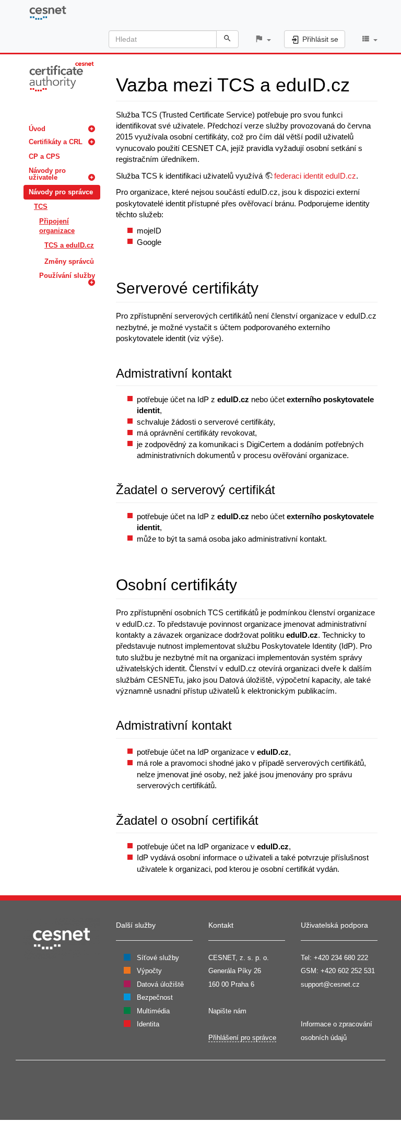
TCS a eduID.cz (69, 245)
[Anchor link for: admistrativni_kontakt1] (238, 724)
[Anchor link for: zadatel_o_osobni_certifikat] (264, 819)
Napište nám (227, 1011)
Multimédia (153, 1011)
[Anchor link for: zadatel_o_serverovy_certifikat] (281, 488)
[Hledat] (227, 39)
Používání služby (67, 275)
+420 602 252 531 (348, 971)
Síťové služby (158, 958)
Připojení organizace (57, 226)
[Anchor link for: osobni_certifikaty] (245, 583)
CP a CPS (44, 156)
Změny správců (69, 261)
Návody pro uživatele (47, 174)
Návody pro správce (61, 192)
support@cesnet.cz (330, 984)
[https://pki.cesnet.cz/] (61, 76)
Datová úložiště (160, 984)
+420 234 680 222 (341, 958)
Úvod (37, 129)
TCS (41, 207)
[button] (262, 39)
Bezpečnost (155, 997)
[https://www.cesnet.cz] (61, 938)
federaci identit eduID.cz (315, 175)
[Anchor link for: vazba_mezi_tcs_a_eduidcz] (359, 83)
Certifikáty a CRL (55, 142)
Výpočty (149, 971)
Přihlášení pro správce (242, 1038)
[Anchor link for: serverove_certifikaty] (266, 287)
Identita (148, 1024)
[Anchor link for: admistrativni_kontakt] (238, 372)
